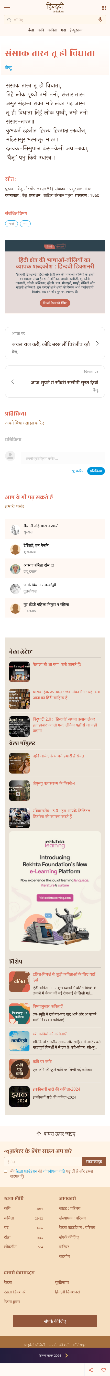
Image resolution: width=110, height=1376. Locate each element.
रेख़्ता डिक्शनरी (15, 1292)
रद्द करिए (77, 471)
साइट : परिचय (69, 1209)
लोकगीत (23, 1247)
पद (23, 1228)
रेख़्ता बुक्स (12, 1302)
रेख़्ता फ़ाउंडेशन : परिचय (77, 1228)
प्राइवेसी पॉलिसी (34, 1345)
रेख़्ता (8, 1283)
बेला (31, 29)
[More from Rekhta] (104, 8)
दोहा (23, 1237)
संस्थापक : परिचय (72, 1218)
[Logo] (55, 8)
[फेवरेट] (103, 1369)
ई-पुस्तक (76, 29)
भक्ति (11, 224)
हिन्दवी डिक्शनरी (67, 1292)
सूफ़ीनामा (62, 1283)
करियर (64, 1247)
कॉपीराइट (79, 1345)
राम (25, 224)
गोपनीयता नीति (54, 1171)
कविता (52, 29)
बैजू (8, 68)
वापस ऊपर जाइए (59, 1134)
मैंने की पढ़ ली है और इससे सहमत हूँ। (51, 1174)
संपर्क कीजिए (69, 1237)
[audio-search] (100, 19)
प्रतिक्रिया (96, 471)
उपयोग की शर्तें (59, 1345)
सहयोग (64, 1257)
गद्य (63, 29)
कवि (41, 29)
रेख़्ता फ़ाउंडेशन (26, 1171)
